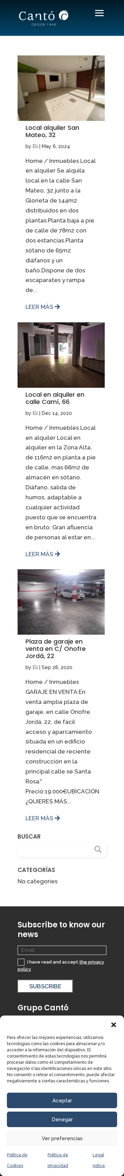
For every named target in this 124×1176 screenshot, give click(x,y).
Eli (35, 146)
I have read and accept (61, 965)
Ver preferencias (62, 1138)
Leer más (40, 306)
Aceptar (62, 1100)
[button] (113, 1024)
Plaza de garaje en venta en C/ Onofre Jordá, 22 (55, 648)
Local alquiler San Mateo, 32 (52, 131)
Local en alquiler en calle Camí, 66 (54, 398)
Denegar (62, 1119)
